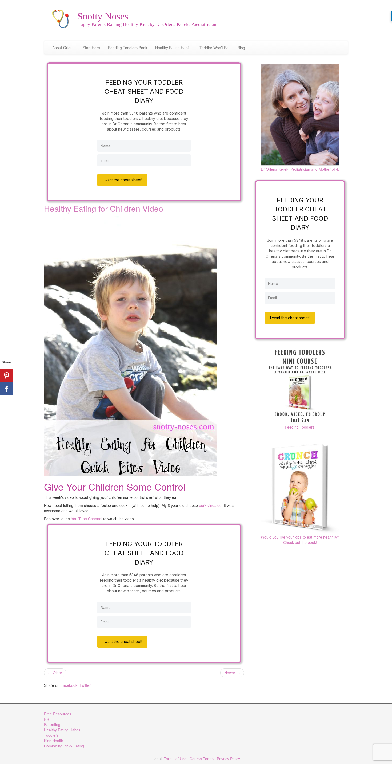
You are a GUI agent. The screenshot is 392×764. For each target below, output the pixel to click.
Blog (241, 47)
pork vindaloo (210, 505)
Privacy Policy (228, 758)
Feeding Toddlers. (300, 427)
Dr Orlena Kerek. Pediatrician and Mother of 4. (300, 169)
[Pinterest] (6, 375)
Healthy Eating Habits (173, 47)
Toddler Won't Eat (214, 47)
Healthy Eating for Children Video (103, 208)
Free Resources (57, 713)
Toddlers (51, 735)
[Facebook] (6, 388)
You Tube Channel (86, 518)
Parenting (52, 724)
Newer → (232, 672)
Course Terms (202, 758)
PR (46, 719)
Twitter (85, 685)
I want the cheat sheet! (122, 180)
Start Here (91, 47)
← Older (55, 672)
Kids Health (53, 740)
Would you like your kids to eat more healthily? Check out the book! (300, 539)
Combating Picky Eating (64, 746)
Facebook (69, 685)
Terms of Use (175, 758)
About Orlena (63, 47)
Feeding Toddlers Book (127, 47)
